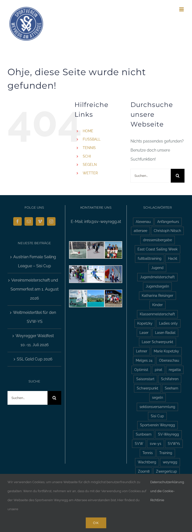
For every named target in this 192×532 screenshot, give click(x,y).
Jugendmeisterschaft (157, 277)
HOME (88, 131)
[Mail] (28, 221)
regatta (175, 369)
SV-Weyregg (168, 434)
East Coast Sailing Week (158, 249)
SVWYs (174, 443)
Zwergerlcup (166, 471)
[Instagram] (51, 221)
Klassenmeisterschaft (157, 314)
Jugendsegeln (157, 286)
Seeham (171, 388)
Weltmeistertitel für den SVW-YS (34, 317)
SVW (139, 443)
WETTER (90, 173)
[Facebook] (17, 221)
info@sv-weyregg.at (102, 221)
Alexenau (143, 221)
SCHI (87, 156)
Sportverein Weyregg (157, 425)
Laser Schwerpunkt (157, 342)
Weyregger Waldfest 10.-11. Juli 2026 (35, 340)
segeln (157, 397)
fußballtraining (150, 258)
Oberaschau (169, 360)
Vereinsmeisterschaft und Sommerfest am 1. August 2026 (34, 289)
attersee (140, 230)
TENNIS (89, 148)
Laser (144, 332)
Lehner (141, 351)
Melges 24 (144, 360)
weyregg (170, 462)
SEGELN (90, 165)
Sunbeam (144, 434)
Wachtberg (147, 462)
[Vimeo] (40, 221)
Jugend (157, 267)
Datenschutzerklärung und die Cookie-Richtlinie (167, 491)
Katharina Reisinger (157, 295)
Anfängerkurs (168, 221)
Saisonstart (145, 379)
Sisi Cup (157, 416)
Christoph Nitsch (167, 230)
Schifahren (169, 379)
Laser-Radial (165, 332)
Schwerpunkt (147, 388)
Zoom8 (144, 471)
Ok (96, 523)
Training (165, 453)
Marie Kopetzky (166, 351)
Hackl (172, 258)
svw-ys (155, 443)
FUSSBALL (91, 139)
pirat (158, 369)
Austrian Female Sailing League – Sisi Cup (34, 261)
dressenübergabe (157, 240)
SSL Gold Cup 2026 (34, 359)
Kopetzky (144, 323)
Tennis (147, 453)
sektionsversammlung (157, 407)
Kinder (157, 305)
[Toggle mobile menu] (181, 9)
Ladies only (168, 323)
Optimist (141, 369)
